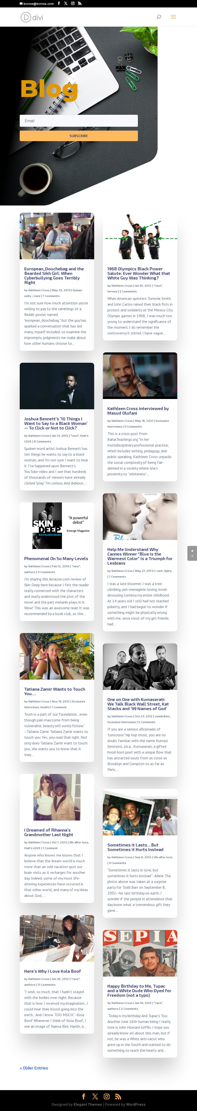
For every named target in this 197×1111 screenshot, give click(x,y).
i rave (36, 295)
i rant (159, 570)
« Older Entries (34, 1067)
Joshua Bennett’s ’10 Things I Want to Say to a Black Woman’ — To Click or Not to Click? (55, 423)
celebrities (162, 716)
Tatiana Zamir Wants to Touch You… (54, 691)
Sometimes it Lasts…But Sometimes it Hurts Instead (135, 847)
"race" (75, 435)
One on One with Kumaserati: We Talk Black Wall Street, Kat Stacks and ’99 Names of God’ (138, 704)
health (44, 707)
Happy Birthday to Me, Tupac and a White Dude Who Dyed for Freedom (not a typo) (139, 990)
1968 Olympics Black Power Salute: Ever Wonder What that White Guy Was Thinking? (138, 273)
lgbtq (167, 570)
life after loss (78, 842)
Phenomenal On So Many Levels (56, 558)
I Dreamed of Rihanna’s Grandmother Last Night (48, 832)
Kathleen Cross (38, 290)
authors (29, 572)
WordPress (136, 1104)
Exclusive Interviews (121, 722)
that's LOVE (32, 848)
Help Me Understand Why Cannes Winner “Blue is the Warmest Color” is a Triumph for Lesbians (139, 556)
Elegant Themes (88, 1104)
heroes (112, 291)
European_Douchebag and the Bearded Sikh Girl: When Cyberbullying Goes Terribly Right (54, 275)
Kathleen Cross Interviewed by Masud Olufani (138, 411)
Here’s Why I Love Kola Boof (52, 971)
